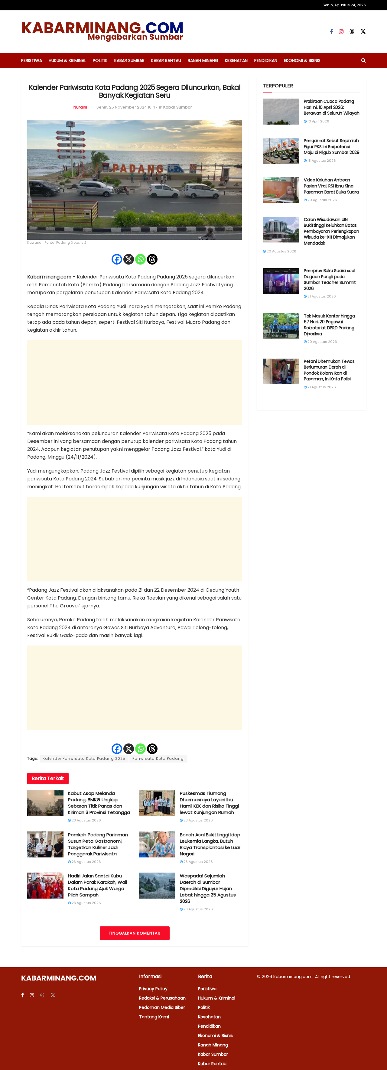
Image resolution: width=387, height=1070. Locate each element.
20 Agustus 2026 (322, 199)
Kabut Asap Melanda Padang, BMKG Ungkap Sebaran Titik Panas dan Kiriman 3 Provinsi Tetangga (99, 802)
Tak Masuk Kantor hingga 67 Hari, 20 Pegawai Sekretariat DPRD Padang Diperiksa (329, 325)
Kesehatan (236, 60)
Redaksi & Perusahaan (162, 998)
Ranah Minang (203, 60)
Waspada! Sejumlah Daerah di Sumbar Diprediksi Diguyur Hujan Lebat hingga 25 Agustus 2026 (208, 888)
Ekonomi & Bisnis (302, 60)
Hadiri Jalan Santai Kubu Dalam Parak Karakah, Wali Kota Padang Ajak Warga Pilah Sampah (97, 885)
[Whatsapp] (140, 259)
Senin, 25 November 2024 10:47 (126, 107)
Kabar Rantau (166, 60)
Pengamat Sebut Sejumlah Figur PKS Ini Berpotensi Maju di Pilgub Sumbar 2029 (331, 146)
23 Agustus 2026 (86, 820)
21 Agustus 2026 (321, 296)
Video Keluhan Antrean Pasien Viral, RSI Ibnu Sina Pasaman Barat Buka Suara (331, 186)
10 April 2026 (318, 121)
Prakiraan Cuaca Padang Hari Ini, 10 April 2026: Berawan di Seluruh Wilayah (331, 107)
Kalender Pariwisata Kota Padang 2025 (84, 758)
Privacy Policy (153, 989)
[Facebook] (117, 259)
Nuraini (80, 107)
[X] (128, 259)
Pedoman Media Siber (162, 1007)
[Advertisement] (134, 382)
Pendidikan (265, 60)
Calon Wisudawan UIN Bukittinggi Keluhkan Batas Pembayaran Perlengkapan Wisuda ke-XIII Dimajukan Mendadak (331, 231)
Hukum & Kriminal (67, 60)
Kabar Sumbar (129, 60)
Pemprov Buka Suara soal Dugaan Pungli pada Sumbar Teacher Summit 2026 (330, 279)
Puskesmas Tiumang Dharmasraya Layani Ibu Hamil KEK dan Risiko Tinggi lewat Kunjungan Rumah (209, 802)
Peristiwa (31, 60)
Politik (100, 60)
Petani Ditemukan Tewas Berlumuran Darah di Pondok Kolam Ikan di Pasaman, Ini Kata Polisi (329, 370)
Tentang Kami (154, 1017)
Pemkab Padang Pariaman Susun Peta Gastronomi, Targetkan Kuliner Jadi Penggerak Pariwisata (98, 844)
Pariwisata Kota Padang (158, 758)
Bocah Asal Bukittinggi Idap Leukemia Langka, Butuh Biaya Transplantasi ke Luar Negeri (210, 844)
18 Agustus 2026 (321, 160)
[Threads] (152, 259)
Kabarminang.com (293, 977)
